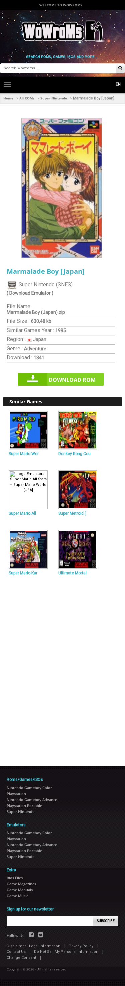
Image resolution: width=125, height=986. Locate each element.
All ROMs (26, 98)
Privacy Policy (81, 946)
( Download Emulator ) (30, 293)
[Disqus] (62, 668)
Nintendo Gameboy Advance (32, 799)
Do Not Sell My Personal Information (66, 952)
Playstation (16, 793)
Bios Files (15, 877)
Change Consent (21, 958)
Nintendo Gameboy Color (29, 787)
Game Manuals (20, 889)
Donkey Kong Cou (74, 453)
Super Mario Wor (24, 453)
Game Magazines (21, 883)
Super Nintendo (53, 98)
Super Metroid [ (72, 513)
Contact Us (16, 952)
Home (8, 98)
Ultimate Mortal (72, 573)
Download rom (72, 379)
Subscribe (106, 921)
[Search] (120, 68)
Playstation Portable (24, 805)
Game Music (17, 895)
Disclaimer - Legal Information (33, 946)
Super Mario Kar (23, 573)
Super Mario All (22, 513)
